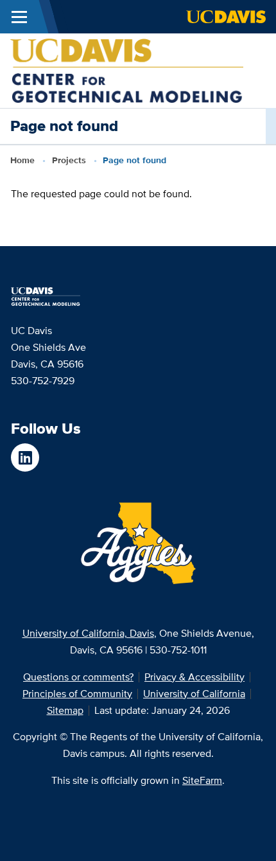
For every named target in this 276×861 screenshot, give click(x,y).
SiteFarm (202, 780)
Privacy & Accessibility (194, 677)
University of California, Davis (88, 633)
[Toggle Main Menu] (19, 16)
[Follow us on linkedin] (25, 457)
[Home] (126, 69)
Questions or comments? (78, 677)
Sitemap (65, 710)
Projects (69, 160)
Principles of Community (77, 693)
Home (22, 160)
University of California (194, 693)
